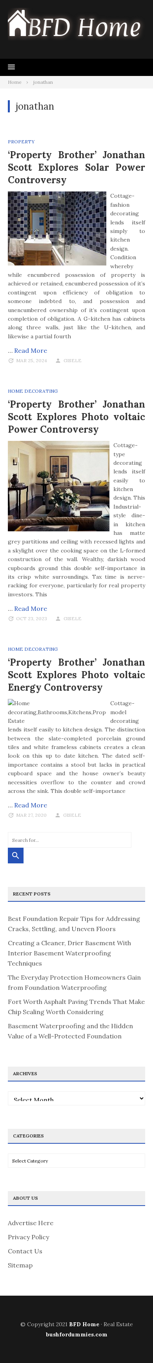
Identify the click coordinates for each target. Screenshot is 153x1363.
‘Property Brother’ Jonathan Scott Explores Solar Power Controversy (76, 167)
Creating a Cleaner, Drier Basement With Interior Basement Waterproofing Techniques (69, 953)
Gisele (73, 360)
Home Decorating (33, 391)
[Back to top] (131, 1341)
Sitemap (20, 1265)
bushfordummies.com (76, 1334)
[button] (11, 67)
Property (21, 141)
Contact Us (25, 1251)
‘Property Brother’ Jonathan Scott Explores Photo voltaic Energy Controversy (76, 674)
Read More (30, 350)
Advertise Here (30, 1223)
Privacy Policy (28, 1237)
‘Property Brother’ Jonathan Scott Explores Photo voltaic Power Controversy (76, 416)
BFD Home (84, 1324)
